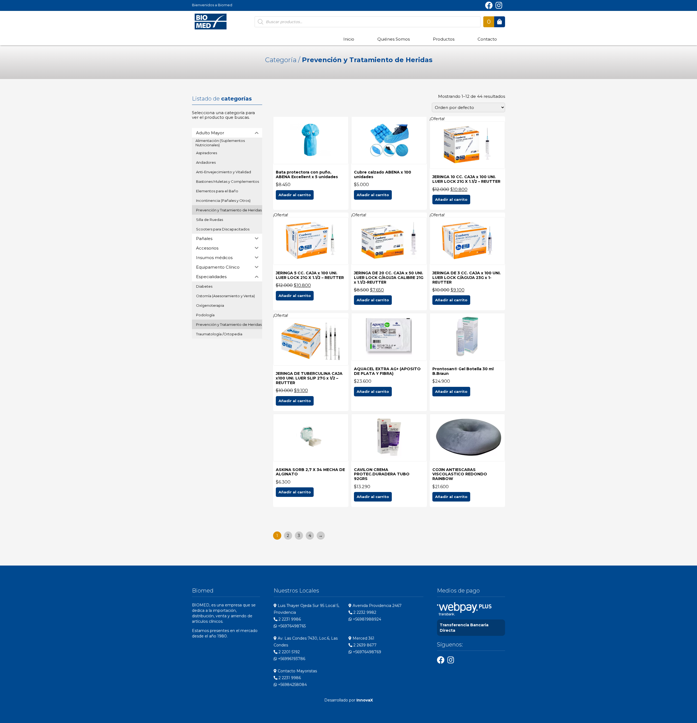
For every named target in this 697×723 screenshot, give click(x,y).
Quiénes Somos (393, 39)
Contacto (487, 39)
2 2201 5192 (288, 651)
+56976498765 (291, 626)
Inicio (348, 39)
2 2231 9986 (289, 619)
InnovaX (364, 700)
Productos (443, 39)
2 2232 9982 (364, 612)
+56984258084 (292, 684)
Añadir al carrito (295, 195)
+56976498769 (366, 651)
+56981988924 (366, 619)
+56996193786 (291, 658)
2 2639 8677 (364, 645)
